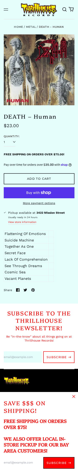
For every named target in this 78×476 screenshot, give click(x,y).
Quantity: (12, 136)
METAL (31, 26)
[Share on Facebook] (18, 290)
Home (18, 26)
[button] (64, 9)
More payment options (39, 203)
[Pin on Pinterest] (33, 290)
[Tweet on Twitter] (25, 290)
